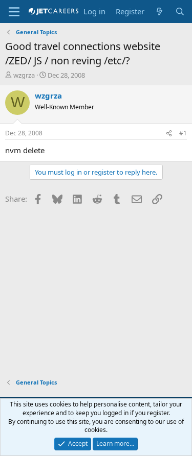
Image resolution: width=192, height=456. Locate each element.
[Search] (180, 11)
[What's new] (159, 11)
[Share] (169, 133)
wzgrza (24, 75)
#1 (183, 133)
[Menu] (14, 12)
